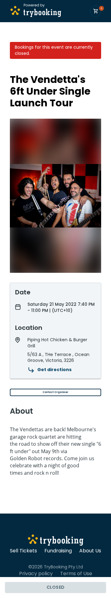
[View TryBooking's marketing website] (56, 541)
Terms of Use (76, 573)
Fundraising (58, 550)
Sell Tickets (23, 550)
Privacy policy (36, 573)
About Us (90, 550)
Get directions (54, 370)
